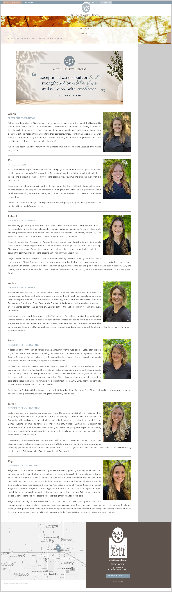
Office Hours (118, 581)
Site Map (26, 583)
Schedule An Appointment (118, 576)
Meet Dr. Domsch (25, 38)
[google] (169, 38)
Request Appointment (12, 2)
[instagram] (169, 40)
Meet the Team (36, 38)
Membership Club (92, 2)
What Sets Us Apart (48, 38)
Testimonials (59, 38)
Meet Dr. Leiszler (13, 38)
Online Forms (106, 2)
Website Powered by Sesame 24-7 (13, 583)
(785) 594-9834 (29, 2)
